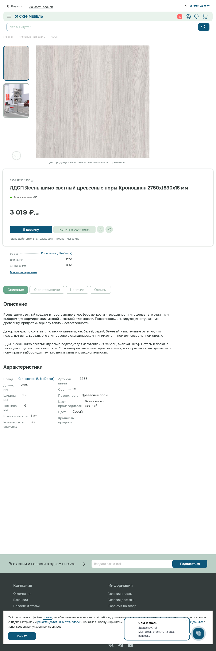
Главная (8, 37)
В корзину (31, 230)
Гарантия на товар (122, 606)
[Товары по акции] (179, 16)
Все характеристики (23, 272)
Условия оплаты (120, 594)
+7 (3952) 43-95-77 (199, 6)
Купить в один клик (74, 229)
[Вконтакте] (111, 645)
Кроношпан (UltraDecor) (56, 253)
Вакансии (20, 600)
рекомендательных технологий (59, 622)
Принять (21, 636)
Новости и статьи (26, 606)
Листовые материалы (32, 37)
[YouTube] (130, 645)
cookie (47, 617)
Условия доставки (121, 600)
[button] (16, 156)
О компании (22, 594)
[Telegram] (120, 645)
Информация (120, 585)
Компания (22, 585)
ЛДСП (54, 37)
